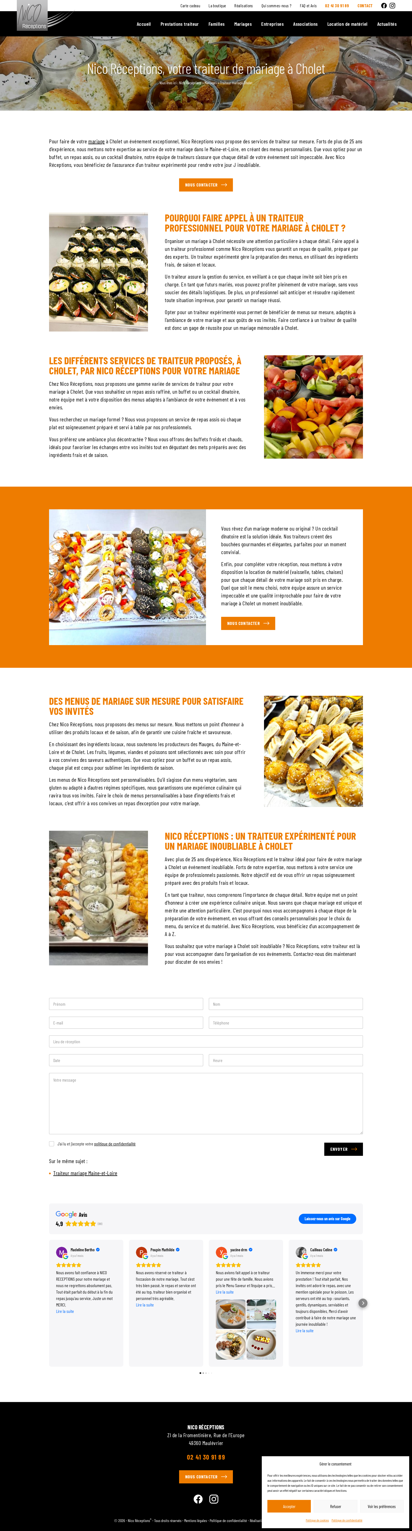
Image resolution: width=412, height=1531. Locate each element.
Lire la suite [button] (65, 1311)
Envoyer (339, 1149)
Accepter (289, 1506)
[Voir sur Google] (61, 1252)
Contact (365, 5)
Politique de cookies (317, 1520)
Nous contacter (201, 184)
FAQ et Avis (308, 6)
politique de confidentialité (115, 1143)
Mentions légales (195, 1520)
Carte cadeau (190, 6)
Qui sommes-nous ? (276, 6)
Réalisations (243, 6)
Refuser (335, 1506)
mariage (96, 141)
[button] (49, 1303)
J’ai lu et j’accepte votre (96, 1143)
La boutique (217, 6)
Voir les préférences (382, 1506)
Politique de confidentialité (347, 1520)
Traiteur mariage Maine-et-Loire (85, 1173)
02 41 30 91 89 (206, 1457)
